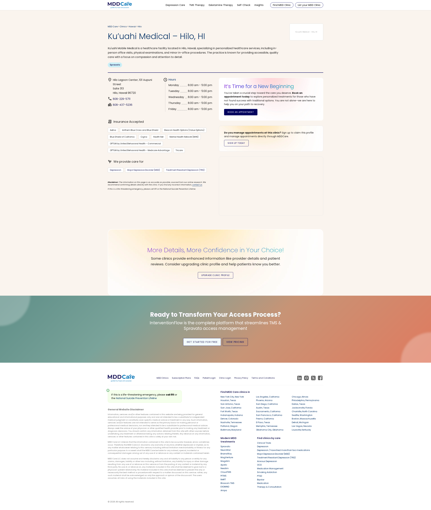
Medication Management (270, 468)
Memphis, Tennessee (266, 426)
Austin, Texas (262, 407)
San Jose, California (231, 407)
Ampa (224, 490)
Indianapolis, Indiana (232, 415)
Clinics (123, 26)
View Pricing (235, 342)
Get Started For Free (202, 342)
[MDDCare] (120, 5)
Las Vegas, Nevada (302, 426)
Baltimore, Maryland (231, 429)
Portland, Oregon (229, 426)
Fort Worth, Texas (229, 411)
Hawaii (132, 26)
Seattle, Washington (302, 415)
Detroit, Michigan (300, 422)
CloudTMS (226, 472)
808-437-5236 (122, 105)
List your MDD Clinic (309, 5)
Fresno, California (265, 418)
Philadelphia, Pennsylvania (305, 400)
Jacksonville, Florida (302, 407)
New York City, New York (232, 396)
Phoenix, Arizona (264, 400)
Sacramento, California (268, 411)
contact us (197, 184)
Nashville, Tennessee (231, 422)
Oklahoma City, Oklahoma (269, 429)
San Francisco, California (269, 415)
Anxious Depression (267, 461)
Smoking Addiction (267, 472)
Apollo (224, 464)
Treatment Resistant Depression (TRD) (185, 170)
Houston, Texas (228, 400)
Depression (115, 170)
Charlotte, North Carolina (304, 411)
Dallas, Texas (298, 404)
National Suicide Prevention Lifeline (136, 398)
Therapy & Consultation (269, 486)
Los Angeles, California (267, 396)
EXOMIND (225, 486)
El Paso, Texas (263, 422)
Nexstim (225, 468)
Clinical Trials (264, 442)
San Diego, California (267, 404)
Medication (263, 483)
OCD (259, 464)
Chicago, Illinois (300, 396)
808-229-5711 (121, 99)
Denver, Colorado (229, 418)
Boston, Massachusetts (304, 418)
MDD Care (113, 26)
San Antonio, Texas (230, 404)
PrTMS (223, 475)
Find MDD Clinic (282, 5)
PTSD (259, 475)
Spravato (115, 64)
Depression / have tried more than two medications (283, 450)
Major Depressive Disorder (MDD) (143, 170)
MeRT (223, 479)
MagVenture (227, 457)
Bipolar (260, 479)
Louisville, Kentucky (301, 429)
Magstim (225, 461)
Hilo (140, 26)
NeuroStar (226, 450)
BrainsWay (226, 453)
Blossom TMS (227, 483)
